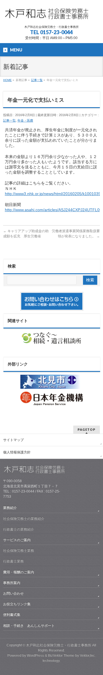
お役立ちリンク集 (17, 604)
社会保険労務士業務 (18, 551)
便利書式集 (11, 615)
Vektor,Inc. (88, 655)
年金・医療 (25, 120)
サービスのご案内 (17, 540)
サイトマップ (13, 440)
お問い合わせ (13, 593)
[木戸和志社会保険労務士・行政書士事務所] (51, 15)
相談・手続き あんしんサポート (29, 626)
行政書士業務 (13, 561)
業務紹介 (10, 508)
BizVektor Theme (61, 655)
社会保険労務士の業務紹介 (23, 519)
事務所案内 (11, 583)
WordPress (35, 655)
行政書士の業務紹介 (18, 529)
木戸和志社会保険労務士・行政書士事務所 (58, 645)
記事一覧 (9, 120)
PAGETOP (87, 429)
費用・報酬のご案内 (18, 572)
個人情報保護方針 (17, 452)
